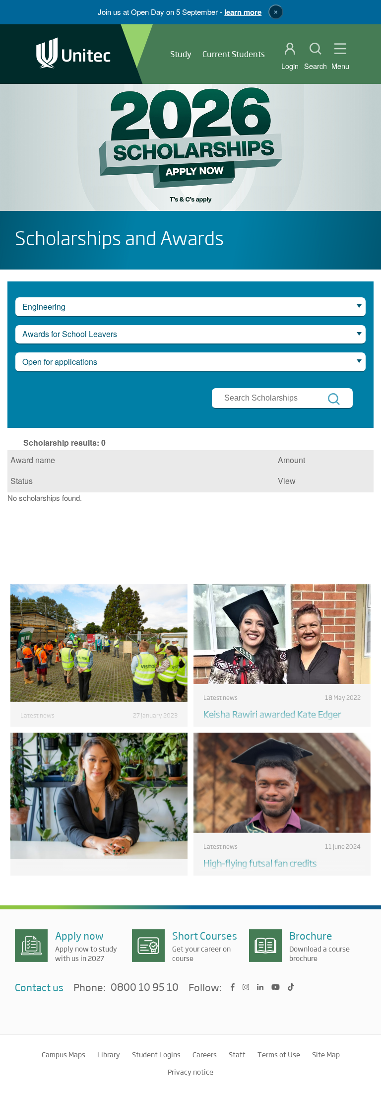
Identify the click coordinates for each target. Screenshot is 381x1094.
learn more (242, 11)
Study (180, 54)
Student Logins (156, 1054)
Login (290, 66)
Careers (204, 1054)
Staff (237, 1054)
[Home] (73, 53)
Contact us (39, 987)
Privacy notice (190, 1072)
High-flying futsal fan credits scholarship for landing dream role (270, 868)
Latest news (37, 715)
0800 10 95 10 (145, 987)
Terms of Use (278, 1054)
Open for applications (59, 361)
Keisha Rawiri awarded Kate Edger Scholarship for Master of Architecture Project (279, 725)
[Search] (334, 399)
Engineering (43, 306)
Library (108, 1054)
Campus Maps (63, 1054)
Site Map (326, 1054)
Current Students (233, 54)
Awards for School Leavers (69, 334)
